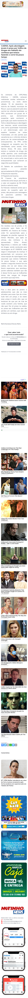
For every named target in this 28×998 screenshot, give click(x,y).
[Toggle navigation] (26, 41)
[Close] (26, 2)
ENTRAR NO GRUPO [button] (14, 344)
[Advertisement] (14, 23)
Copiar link (4, 59)
